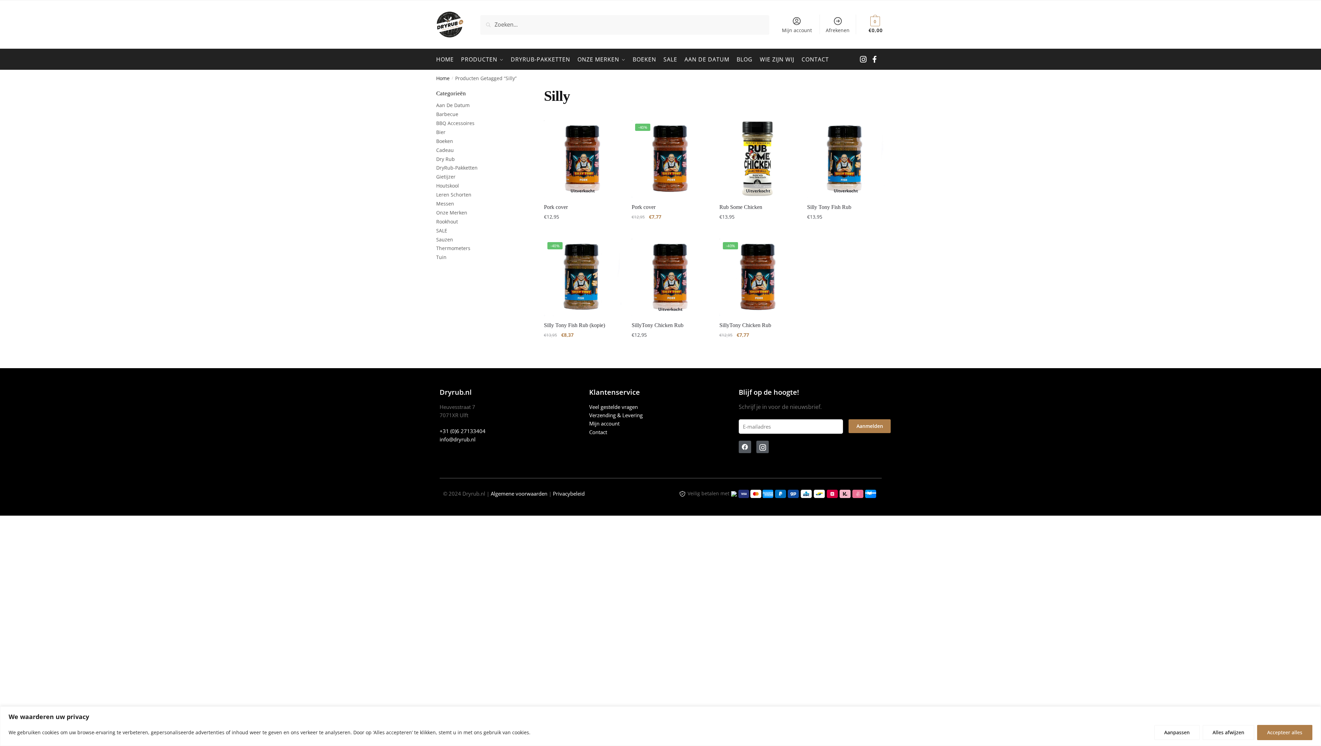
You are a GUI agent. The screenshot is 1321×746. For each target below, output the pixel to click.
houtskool (447, 185)
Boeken (444, 141)
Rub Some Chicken (740, 207)
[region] (660, 726)
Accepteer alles (1284, 732)
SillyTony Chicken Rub (657, 325)
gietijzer (446, 176)
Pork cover (556, 207)
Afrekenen (838, 30)
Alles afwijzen (1228, 732)
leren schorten (453, 194)
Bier (441, 132)
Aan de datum (453, 105)
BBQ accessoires (455, 123)
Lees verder (582, 230)
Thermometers (453, 248)
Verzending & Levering (616, 415)
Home (443, 78)
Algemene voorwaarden (519, 493)
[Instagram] (762, 447)
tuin (441, 257)
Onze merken (451, 212)
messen (445, 203)
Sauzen (444, 239)
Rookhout (447, 221)
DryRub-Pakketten (457, 167)
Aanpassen (1177, 732)
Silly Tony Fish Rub (829, 207)
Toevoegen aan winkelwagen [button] (670, 230)
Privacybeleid (569, 493)
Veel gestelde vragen (613, 406)
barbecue (447, 114)
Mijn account (797, 30)
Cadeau (445, 150)
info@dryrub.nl (458, 439)
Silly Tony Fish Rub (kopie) (574, 325)
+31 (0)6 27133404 (463, 431)
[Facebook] (745, 447)
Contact (598, 432)
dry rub (445, 159)
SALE (441, 230)
